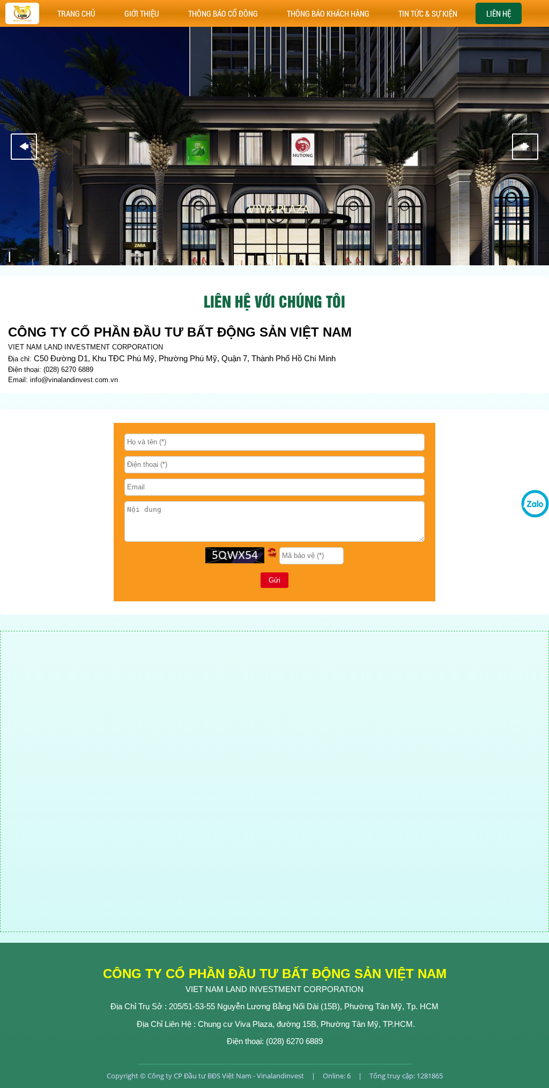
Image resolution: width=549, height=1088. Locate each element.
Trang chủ (76, 13)
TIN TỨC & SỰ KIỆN (427, 13)
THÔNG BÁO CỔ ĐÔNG (223, 13)
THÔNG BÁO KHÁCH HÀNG (328, 13)
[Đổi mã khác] (271, 556)
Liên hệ (498, 13)
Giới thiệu (141, 13)
